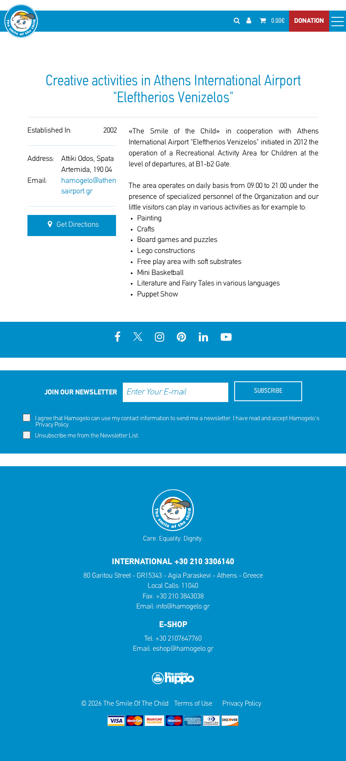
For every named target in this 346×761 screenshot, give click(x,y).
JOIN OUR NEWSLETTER (80, 392)
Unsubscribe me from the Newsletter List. (86, 436)
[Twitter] (138, 338)
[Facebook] (117, 338)
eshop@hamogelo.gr (183, 648)
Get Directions (77, 225)
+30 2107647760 (178, 638)
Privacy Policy (51, 425)
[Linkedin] (203, 338)
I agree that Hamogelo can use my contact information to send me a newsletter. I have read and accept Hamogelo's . (176, 422)
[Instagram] (159, 338)
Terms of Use (193, 703)
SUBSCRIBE (268, 391)
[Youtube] (226, 338)
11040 (189, 586)
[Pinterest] (181, 338)
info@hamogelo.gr (183, 606)
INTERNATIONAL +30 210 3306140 (173, 562)
